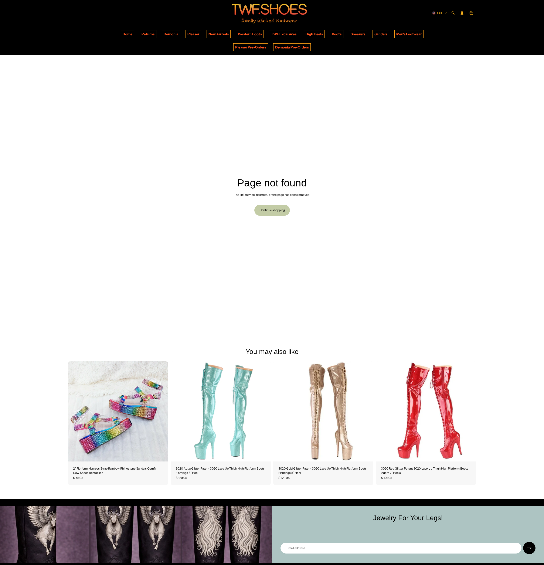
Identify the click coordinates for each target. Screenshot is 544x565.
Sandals (380, 34)
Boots (336, 34)
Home (127, 34)
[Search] (453, 13)
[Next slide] (161, 411)
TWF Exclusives (283, 34)
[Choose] (161, 455)
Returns (148, 34)
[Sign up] (529, 548)
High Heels (314, 34)
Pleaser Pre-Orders (250, 47)
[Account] (462, 13)
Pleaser (193, 34)
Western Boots (250, 34)
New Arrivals (218, 34)
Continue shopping (272, 210)
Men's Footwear (409, 34)
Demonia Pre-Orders (292, 47)
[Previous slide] (74, 411)
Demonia (171, 34)
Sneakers (358, 34)
